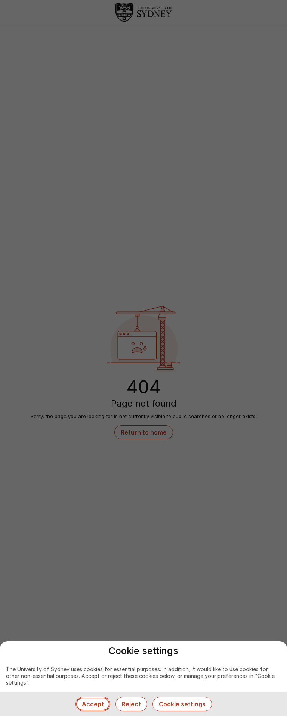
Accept (93, 704)
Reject (131, 704)
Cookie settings (182, 704)
